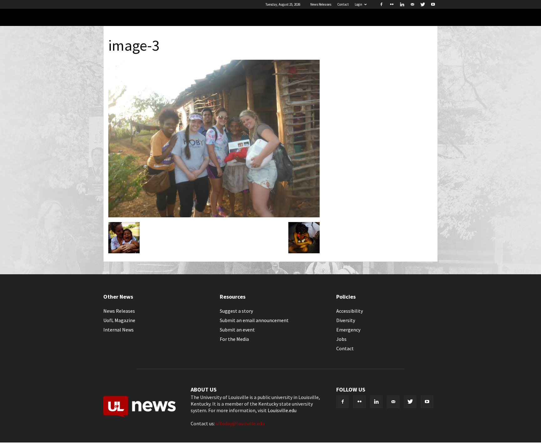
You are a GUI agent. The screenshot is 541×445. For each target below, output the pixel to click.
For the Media (234, 339)
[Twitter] (422, 4)
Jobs (341, 339)
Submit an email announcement (254, 320)
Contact (343, 4)
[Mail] (412, 4)
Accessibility (349, 311)
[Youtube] (433, 4)
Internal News (118, 329)
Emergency (348, 329)
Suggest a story (236, 311)
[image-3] (214, 215)
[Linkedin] (402, 4)
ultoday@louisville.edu (240, 423)
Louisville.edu (282, 410)
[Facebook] (381, 4)
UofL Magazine (119, 320)
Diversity (345, 320)
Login (358, 4)
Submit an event (237, 329)
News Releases (320, 4)
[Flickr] (391, 4)
